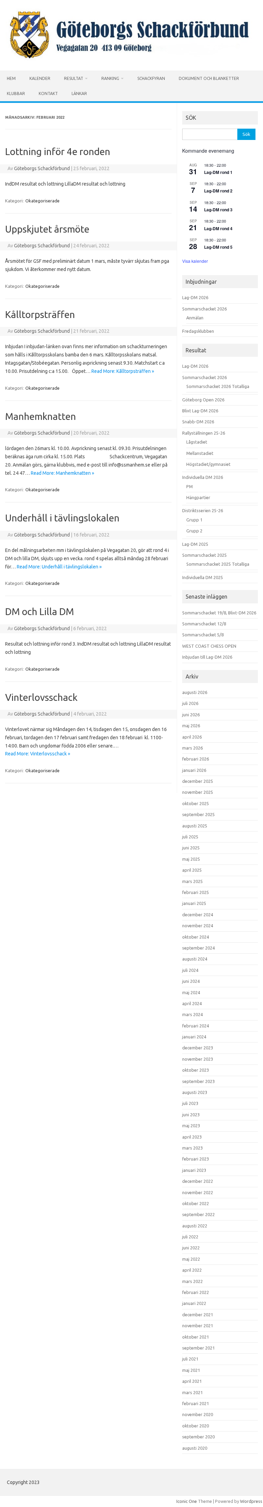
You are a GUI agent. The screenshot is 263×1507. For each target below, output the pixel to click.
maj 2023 (191, 1125)
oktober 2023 (195, 1070)
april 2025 (192, 870)
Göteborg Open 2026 (203, 399)
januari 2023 (194, 1170)
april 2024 (192, 1003)
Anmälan (194, 317)
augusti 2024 (194, 958)
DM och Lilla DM (39, 611)
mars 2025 (192, 881)
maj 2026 (191, 725)
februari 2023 (195, 1158)
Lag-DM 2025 (195, 544)
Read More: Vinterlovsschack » (37, 753)
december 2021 (197, 1314)
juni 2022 (191, 1247)
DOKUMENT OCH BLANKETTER (209, 78)
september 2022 (198, 1214)
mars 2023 (192, 1147)
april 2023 (192, 1136)
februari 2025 (195, 892)
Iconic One (186, 1501)
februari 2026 (195, 758)
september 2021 (198, 1347)
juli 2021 (190, 1358)
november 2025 (197, 792)
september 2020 (198, 1436)
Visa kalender (195, 261)
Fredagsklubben (198, 331)
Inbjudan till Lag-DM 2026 (207, 657)
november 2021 (197, 1325)
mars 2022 (192, 1281)
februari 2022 (195, 1292)
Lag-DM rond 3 (218, 210)
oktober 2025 (195, 803)
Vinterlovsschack (41, 697)
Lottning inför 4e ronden (57, 151)
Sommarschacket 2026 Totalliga (217, 386)
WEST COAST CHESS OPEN (209, 646)
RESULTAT (73, 78)
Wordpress (251, 1501)
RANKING (110, 78)
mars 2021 (192, 1392)
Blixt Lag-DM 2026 (200, 410)
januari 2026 (194, 770)
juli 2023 (190, 1103)
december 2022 (197, 1181)
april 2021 (192, 1381)
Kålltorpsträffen (40, 314)
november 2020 (197, 1414)
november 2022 (197, 1192)
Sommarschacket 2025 (204, 555)
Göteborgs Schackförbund (42, 168)
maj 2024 (191, 992)
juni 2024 (191, 981)
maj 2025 (191, 859)
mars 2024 (192, 1014)
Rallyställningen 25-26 (203, 433)
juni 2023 (191, 1114)
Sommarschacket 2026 (204, 308)
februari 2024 (195, 1025)
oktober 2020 (195, 1425)
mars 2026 (192, 747)
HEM (11, 78)
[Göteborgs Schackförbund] (131, 59)
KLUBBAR (16, 93)
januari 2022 (194, 1303)
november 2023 (197, 1059)
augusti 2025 (194, 825)
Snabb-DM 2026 (198, 421)
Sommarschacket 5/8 (203, 634)
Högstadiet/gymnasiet (208, 464)
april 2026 (192, 736)
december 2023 (197, 1047)
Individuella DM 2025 (202, 577)
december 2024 (197, 914)
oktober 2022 (195, 1203)
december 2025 (197, 781)
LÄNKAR (79, 93)
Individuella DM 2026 (202, 477)
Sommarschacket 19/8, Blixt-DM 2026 (219, 612)
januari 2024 (194, 1036)
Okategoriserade (42, 200)
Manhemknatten (40, 416)
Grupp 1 (194, 519)
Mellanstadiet (199, 453)
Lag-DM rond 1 (218, 172)
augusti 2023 (194, 1092)
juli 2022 (190, 1236)
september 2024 (198, 947)
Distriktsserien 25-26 (202, 510)
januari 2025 (194, 903)
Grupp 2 (194, 530)
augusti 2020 (194, 1448)
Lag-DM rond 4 (218, 228)
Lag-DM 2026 (195, 297)
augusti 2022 (194, 1225)
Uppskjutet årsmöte (47, 229)
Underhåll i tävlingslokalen (62, 518)
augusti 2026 (194, 692)
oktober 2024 (195, 936)
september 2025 (198, 814)
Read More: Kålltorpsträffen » (122, 371)
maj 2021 (191, 1370)
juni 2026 (191, 714)
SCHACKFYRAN (151, 78)
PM (189, 486)
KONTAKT (48, 93)
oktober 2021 (195, 1336)
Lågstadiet (196, 441)
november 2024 (197, 925)
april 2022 (192, 1270)
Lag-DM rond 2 (218, 191)
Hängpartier (198, 497)
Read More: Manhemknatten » (62, 473)
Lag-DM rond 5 (218, 247)
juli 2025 (190, 836)
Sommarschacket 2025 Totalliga (217, 564)
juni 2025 (191, 847)
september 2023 (198, 1081)
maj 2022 (191, 1259)
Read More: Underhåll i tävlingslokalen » (59, 566)
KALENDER (39, 78)
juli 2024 (190, 970)
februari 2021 (195, 1403)
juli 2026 (190, 703)
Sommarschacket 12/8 (204, 623)
